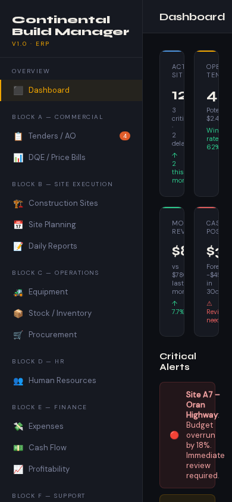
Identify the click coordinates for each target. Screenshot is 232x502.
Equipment (40, 292)
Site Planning (44, 224)
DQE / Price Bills (49, 157)
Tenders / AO (70, 136)
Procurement (45, 335)
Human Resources (54, 380)
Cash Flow (40, 448)
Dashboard (41, 90)
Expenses (38, 426)
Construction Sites (55, 203)
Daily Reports (45, 246)
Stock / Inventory (52, 313)
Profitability (41, 469)
